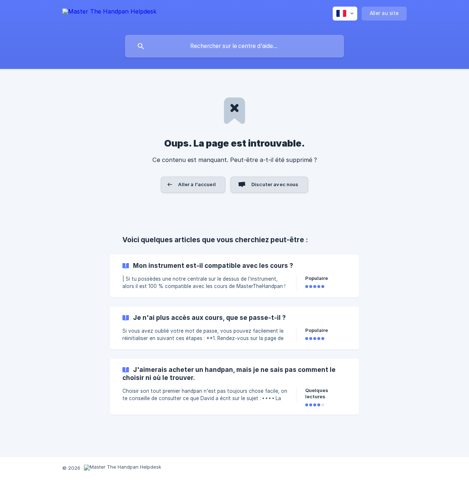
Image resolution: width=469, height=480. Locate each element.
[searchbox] (234, 46)
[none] (109, 16)
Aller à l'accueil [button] (197, 184)
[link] (234, 276)
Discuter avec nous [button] (275, 184)
